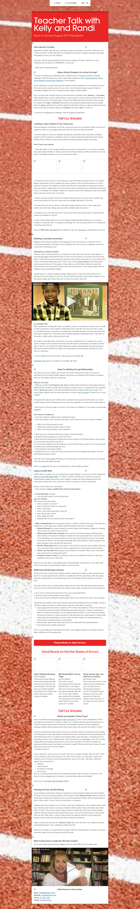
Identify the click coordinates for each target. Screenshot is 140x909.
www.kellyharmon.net (48, 895)
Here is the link (83, 392)
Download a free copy (42, 361)
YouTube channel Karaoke (54, 781)
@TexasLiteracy (46, 900)
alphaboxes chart (46, 390)
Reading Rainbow (84, 262)
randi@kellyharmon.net (47, 893)
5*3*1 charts (41, 608)
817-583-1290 (45, 898)
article (71, 113)
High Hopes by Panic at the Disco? (64, 720)
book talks (44, 257)
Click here (81, 230)
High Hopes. (86, 739)
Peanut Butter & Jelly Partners (70, 642)
